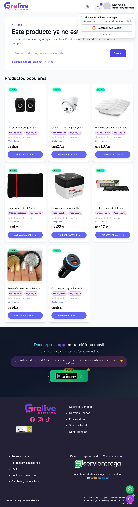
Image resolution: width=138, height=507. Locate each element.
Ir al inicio (17, 61)
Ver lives (48, 61)
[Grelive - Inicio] (16, 6)
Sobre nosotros (20, 456)
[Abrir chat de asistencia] (130, 499)
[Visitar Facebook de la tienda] (32, 419)
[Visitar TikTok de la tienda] (47, 419)
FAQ (14, 469)
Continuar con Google (109, 27)
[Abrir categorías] (88, 6)
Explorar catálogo (33, 61)
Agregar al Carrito (25, 154)
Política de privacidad (24, 475)
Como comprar (78, 431)
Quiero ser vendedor (81, 406)
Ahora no (106, 34)
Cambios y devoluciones (26, 481)
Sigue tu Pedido (78, 425)
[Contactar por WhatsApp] (130, 489)
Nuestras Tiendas (79, 413)
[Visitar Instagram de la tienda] (40, 419)
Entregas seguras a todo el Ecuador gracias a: (97, 456)
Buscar (118, 53)
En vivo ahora (77, 419)
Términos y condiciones (25, 462)
